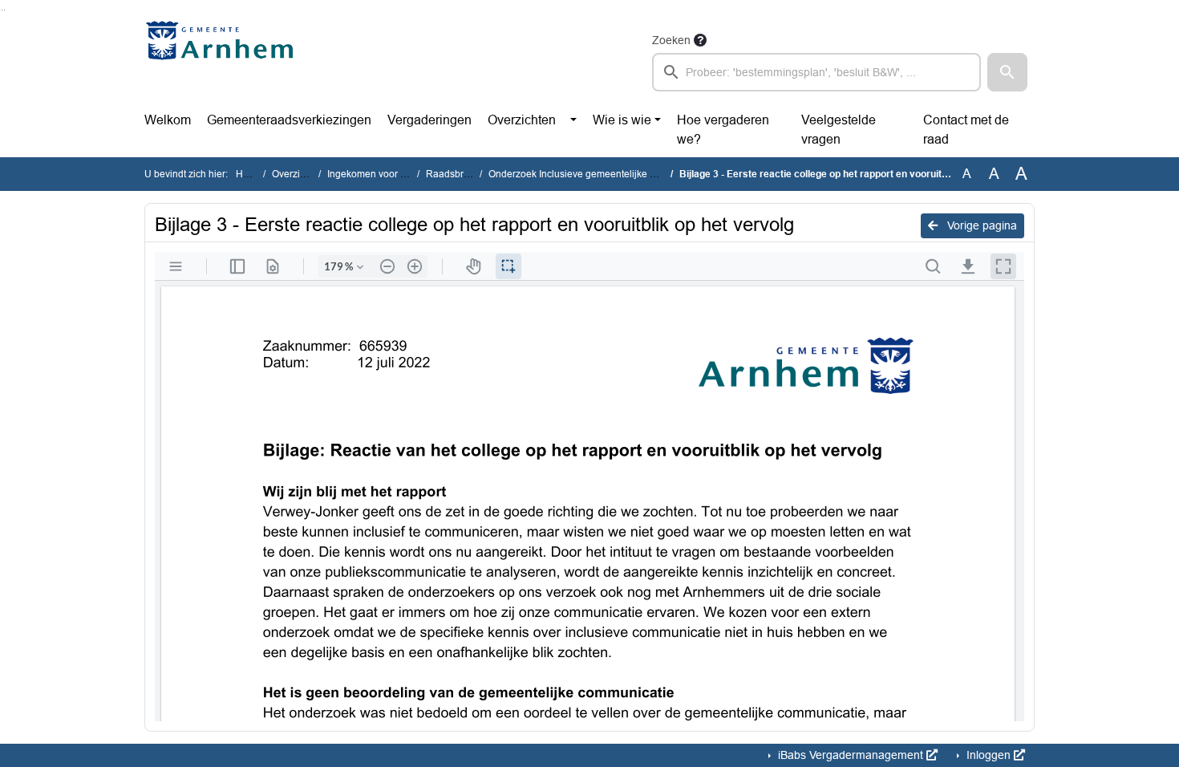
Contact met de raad (966, 129)
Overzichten (522, 120)
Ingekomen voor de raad (380, 174)
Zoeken (671, 40)
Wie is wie (622, 120)
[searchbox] (816, 72)
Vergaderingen (429, 120)
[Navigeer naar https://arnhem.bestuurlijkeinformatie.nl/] (223, 61)
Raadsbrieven (457, 174)
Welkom (167, 120)
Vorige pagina (980, 225)
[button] (1007, 72)
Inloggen (988, 755)
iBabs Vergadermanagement (850, 755)
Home (249, 174)
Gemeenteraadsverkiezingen (289, 120)
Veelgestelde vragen (838, 129)
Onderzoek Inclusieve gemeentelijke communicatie (599, 174)
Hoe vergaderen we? (723, 129)
